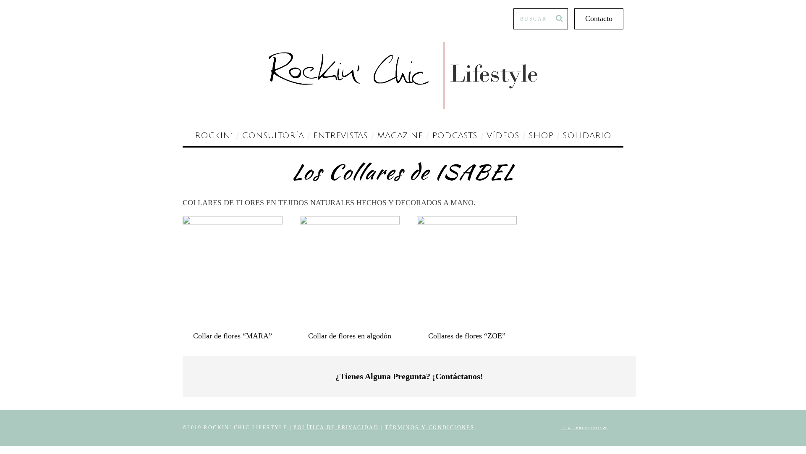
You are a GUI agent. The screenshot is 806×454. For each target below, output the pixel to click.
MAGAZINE (400, 135)
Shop (541, 135)
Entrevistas (340, 135)
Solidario (587, 135)
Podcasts (454, 135)
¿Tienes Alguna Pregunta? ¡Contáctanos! (409, 376)
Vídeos (503, 135)
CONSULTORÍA (273, 135)
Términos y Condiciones (429, 427)
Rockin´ (214, 135)
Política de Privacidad (336, 427)
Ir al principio (581, 428)
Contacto (598, 18)
